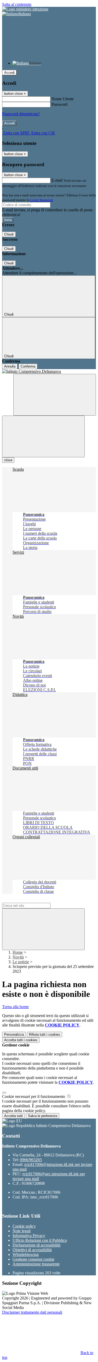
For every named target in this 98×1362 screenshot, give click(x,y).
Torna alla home (15, 1006)
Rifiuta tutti (44, 1034)
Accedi (9, 73)
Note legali (22, 1231)
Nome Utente (62, 99)
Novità (18, 957)
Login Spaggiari (41, 200)
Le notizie (21, 962)
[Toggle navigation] (43, 436)
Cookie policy (24, 1226)
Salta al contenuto (16, 4)
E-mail (56, 180)
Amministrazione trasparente (36, 1264)
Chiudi (9, 234)
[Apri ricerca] (54, 395)
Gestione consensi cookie (33, 1259)
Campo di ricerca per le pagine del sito (33, 900)
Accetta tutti (20, 1040)
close (8, 460)
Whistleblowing (26, 1254)
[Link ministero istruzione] (25, 9)
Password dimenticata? (21, 114)
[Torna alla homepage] (49, 371)
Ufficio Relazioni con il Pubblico (40, 1240)
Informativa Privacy (29, 1235)
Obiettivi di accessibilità (32, 1250)
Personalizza (14, 1034)
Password (59, 104)
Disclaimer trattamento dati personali (32, 1312)
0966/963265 (31, 1159)
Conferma (28, 366)
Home (18, 952)
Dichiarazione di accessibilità (36, 1245)
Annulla (9, 366)
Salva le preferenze (42, 1116)
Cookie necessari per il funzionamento (34, 1096)
